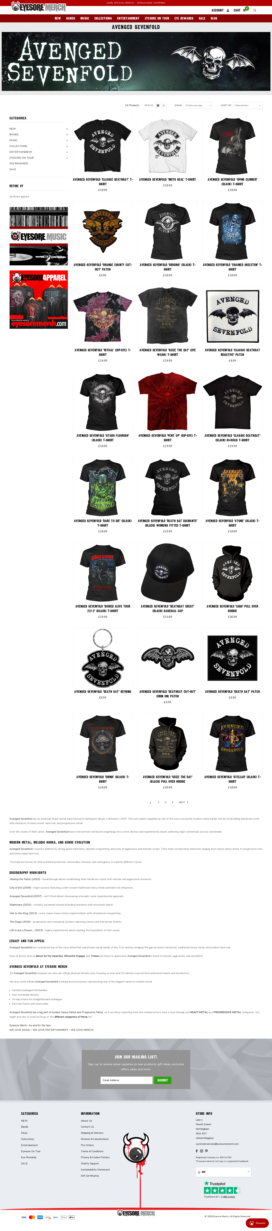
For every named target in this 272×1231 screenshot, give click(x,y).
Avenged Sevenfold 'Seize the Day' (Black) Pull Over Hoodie (168, 779)
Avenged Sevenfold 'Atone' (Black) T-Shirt (232, 523)
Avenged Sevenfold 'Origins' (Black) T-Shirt (168, 267)
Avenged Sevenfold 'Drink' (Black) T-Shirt (102, 779)
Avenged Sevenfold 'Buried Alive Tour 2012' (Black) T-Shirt (102, 608)
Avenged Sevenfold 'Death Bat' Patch (232, 691)
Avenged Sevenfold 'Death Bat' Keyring (102, 691)
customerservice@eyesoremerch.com (217, 1144)
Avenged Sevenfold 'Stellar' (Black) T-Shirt (232, 779)
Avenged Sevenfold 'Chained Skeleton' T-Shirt (232, 267)
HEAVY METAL (199, 1012)
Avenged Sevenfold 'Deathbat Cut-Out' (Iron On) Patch (167, 694)
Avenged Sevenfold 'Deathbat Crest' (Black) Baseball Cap (167, 608)
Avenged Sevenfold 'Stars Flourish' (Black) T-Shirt (103, 438)
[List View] (164, 105)
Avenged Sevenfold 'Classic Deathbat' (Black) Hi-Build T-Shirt (233, 438)
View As (148, 105)
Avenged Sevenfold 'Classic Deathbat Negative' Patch (232, 352)
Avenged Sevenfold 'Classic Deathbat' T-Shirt (103, 182)
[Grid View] (158, 105)
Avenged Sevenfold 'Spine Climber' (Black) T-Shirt (232, 182)
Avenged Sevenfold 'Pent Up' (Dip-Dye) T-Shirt (168, 438)
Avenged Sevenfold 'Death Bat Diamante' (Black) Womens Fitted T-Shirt (168, 523)
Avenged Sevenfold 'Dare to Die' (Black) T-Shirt (103, 523)
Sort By (226, 105)
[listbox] (248, 105)
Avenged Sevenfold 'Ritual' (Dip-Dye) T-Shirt (103, 352)
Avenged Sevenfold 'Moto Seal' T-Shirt (167, 179)
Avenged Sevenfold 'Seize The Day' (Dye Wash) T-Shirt (167, 352)
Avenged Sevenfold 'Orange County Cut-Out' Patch (103, 267)
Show (178, 105)
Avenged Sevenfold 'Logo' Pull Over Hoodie (232, 608)
